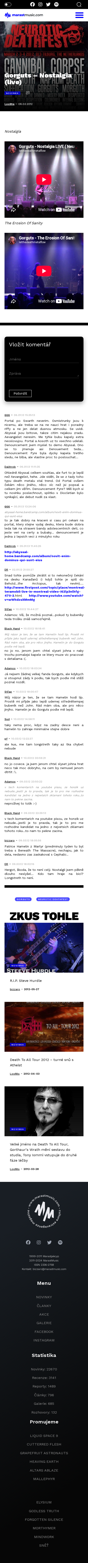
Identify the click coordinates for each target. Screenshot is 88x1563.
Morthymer (44, 1528)
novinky (44, 1297)
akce (44, 1314)
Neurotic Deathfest (53, 899)
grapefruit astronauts (44, 1453)
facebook (44, 1332)
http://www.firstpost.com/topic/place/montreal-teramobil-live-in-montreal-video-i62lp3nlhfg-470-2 (45, 591)
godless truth (44, 1511)
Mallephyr (44, 1479)
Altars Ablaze (44, 1470)
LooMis (9, 104)
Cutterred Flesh (44, 1444)
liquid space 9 (44, 1436)
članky (44, 1306)
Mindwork (44, 1537)
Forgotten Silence (44, 1519)
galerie (44, 1323)
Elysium (44, 1502)
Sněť (44, 1545)
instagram (44, 1340)
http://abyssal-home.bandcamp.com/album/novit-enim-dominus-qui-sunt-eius (38, 556)
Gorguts (23, 899)
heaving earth (44, 1461)
